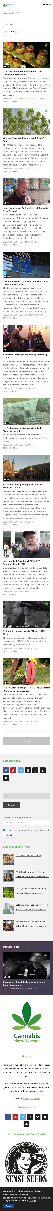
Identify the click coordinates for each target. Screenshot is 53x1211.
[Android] (6, 778)
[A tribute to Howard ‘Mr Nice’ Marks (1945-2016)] (26, 614)
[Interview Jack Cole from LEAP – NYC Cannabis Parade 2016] (26, 544)
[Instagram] (28, 770)
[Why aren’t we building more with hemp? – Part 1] (26, 121)
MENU (48, 4)
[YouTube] (13, 770)
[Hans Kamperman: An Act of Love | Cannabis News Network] (26, 191)
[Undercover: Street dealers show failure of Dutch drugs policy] (26, 965)
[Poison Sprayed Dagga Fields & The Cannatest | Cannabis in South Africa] (26, 671)
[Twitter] (21, 770)
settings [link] (32, 1200)
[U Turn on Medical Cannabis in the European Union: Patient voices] (26, 265)
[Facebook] (6, 770)
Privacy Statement (31, 1098)
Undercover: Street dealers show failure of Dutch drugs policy (24, 983)
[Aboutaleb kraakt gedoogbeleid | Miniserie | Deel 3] (26, 338)
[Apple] (43, 770)
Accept (8, 1206)
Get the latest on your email (17, 817)
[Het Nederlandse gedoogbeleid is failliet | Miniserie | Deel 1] (26, 411)
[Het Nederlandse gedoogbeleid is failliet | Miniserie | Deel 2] (26, 468)
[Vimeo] (35, 770)
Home (5, 13)
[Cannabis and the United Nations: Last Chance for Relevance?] (26, 55)
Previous (27, 741)
